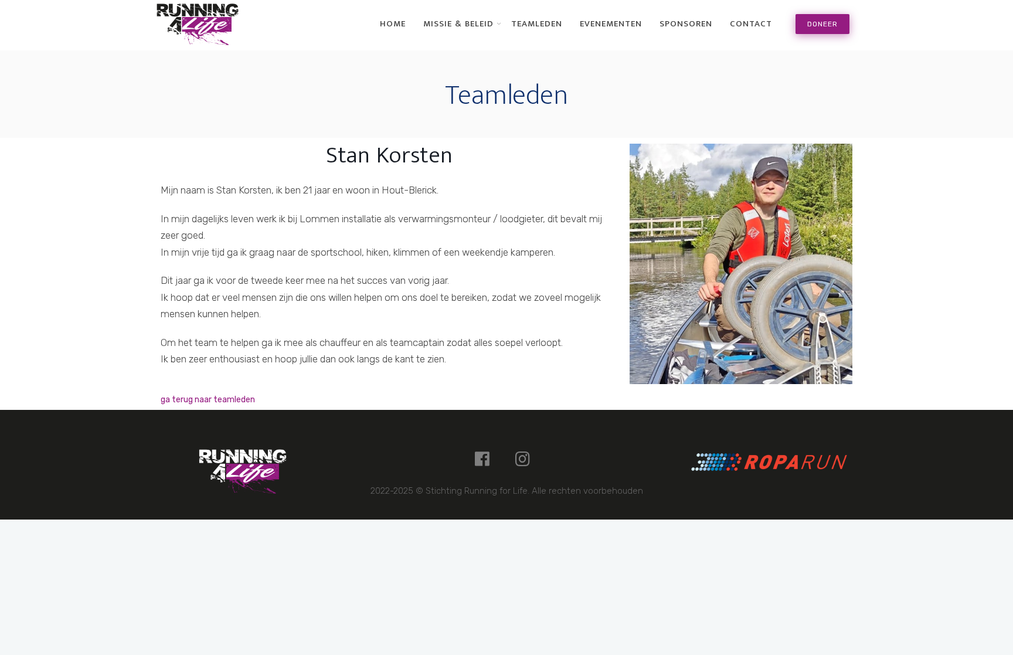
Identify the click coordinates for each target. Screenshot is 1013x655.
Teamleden (536, 24)
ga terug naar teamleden (208, 400)
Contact (751, 24)
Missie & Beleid (458, 24)
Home (393, 24)
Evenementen (611, 24)
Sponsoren (686, 24)
